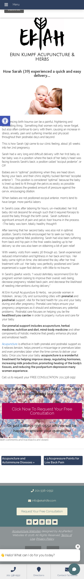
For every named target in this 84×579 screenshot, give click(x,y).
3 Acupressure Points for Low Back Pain (62, 460)
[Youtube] (55, 522)
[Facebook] (29, 522)
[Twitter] (35, 522)
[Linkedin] (42, 522)
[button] (5, 121)
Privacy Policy (45, 538)
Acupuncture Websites (26, 531)
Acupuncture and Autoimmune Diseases (18, 460)
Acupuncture (9, 344)
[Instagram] (48, 522)
